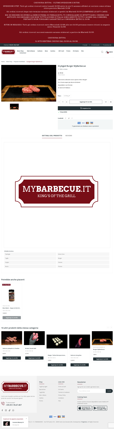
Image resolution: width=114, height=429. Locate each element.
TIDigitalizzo (84, 422)
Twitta (68, 118)
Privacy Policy (62, 395)
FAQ (59, 401)
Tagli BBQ (42, 392)
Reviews (68, 136)
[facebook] (2, 410)
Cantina (41, 398)
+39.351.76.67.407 (14, 45)
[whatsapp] (13, 410)
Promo (41, 401)
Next (111, 327)
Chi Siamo (61, 389)
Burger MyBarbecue (99, 349)
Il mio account (62, 386)
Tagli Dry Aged (43, 386)
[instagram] (6, 410)
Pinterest (72, 118)
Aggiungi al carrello (86, 102)
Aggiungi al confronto (111, 102)
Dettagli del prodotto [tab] (52, 136)
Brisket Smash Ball (30, 348)
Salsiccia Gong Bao (76, 355)
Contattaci (61, 398)
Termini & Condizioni (64, 392)
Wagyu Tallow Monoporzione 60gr (57, 355)
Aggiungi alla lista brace (106, 102)
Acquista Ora (86, 108)
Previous (108, 327)
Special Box (42, 389)
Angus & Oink (6, 305)
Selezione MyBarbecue (99, 347)
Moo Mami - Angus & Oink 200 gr (12, 308)
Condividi (65, 118)
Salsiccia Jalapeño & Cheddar (11, 348)
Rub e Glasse (42, 395)
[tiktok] (10, 410)
